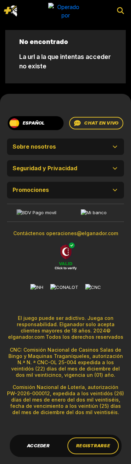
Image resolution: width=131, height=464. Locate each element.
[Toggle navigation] (10, 11)
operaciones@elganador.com (82, 233)
